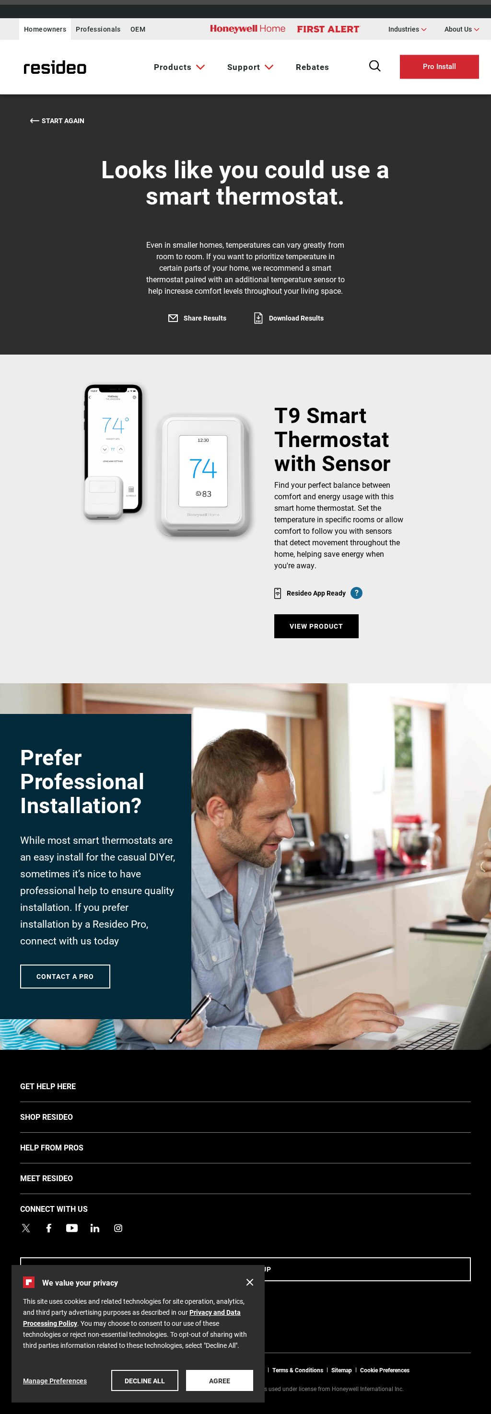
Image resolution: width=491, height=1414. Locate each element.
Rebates (312, 66)
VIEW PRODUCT (316, 626)
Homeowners (45, 29)
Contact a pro (65, 976)
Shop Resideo (61, 1116)
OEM (137, 29)
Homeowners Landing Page (31, 67)
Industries (407, 29)
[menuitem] (177, 67)
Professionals (98, 29)
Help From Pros (66, 1147)
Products (173, 66)
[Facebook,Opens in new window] (49, 1228)
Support (243, 66)
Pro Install (439, 65)
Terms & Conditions (297, 1370)
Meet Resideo (61, 1178)
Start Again (63, 120)
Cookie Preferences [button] (384, 1370)
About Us (461, 29)
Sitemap (341, 1370)
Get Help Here (62, 1086)
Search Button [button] (375, 66)
